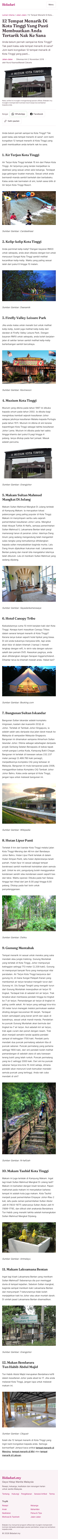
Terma (52, 1494)
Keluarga (34, 1505)
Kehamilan (35, 1509)
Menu (51, 4)
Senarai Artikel (40, 1494)
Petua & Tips (36, 1513)
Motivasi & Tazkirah (10, 1517)
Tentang (5, 1494)
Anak (4, 1509)
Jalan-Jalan (21, 15)
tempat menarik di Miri (23, 1451)
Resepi (5, 1505)
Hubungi (15, 1494)
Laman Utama (8, 15)
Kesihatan (6, 1513)
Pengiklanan (26, 1494)
